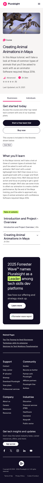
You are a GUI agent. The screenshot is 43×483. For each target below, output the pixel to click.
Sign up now (10, 444)
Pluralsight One (29, 384)
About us (6, 401)
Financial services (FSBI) (30, 406)
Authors (26, 388)
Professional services (11, 389)
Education (27, 401)
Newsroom (7, 409)
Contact (6, 366)
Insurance (27, 416)
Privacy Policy (20, 476)
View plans (7, 385)
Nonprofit (26, 420)
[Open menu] (39, 4)
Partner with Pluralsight (28, 375)
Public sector (28, 424)
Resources (7, 413)
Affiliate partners (29, 380)
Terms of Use (8, 476)
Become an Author (30, 370)
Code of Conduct (33, 476)
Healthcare (27, 412)
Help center (7, 370)
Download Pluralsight (11, 381)
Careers (6, 405)
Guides (26, 366)
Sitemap (6, 378)
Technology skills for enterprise (15, 343)
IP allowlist (7, 374)
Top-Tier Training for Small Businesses (18, 340)
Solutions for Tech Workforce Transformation (20, 346)
